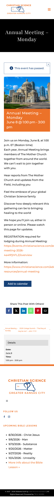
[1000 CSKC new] (18, 4)
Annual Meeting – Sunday (11, 329)
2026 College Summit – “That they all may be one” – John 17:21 (32, 329)
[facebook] (4, 417)
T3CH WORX (39, 494)
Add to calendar (18, 283)
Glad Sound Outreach (37, 491)
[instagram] (9, 417)
